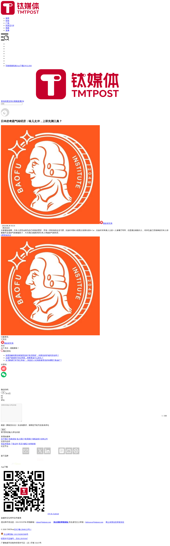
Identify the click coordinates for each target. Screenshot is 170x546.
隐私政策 (36, 439)
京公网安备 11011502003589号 (15, 534)
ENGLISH (28, 66)
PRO (12, 101)
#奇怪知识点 (6, 235)
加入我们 (20, 439)
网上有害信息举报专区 (115, 522)
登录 (3, 430)
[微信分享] (3, 377)
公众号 (8, 61)
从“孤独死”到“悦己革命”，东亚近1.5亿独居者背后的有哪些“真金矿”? (34, 360)
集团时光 (9, 58)
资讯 (3, 101)
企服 (7, 46)
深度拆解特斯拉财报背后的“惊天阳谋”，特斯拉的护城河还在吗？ (32, 355)
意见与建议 (23, 444)
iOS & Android (53, 514)
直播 (7, 30)
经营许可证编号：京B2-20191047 (14, 539)
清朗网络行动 (11, 63)
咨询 (7, 51)
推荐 (7, 18)
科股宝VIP (10, 25)
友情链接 (32, 444)
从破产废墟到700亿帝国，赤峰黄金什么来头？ (24, 358)
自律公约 (44, 439)
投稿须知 (12, 439)
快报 (7, 21)
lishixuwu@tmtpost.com (94, 522)
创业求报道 (5, 444)
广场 (7, 23)
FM (22, 101)
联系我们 (28, 439)
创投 (7, 49)
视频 (7, 28)
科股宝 (7, 101)
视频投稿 (13, 66)
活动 (7, 54)
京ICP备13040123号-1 (22, 529)
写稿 (7, 66)
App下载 (20, 66)
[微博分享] (3, 371)
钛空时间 (9, 56)
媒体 (7, 44)
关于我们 (4, 439)
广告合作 (14, 444)
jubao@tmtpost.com (43, 522)
